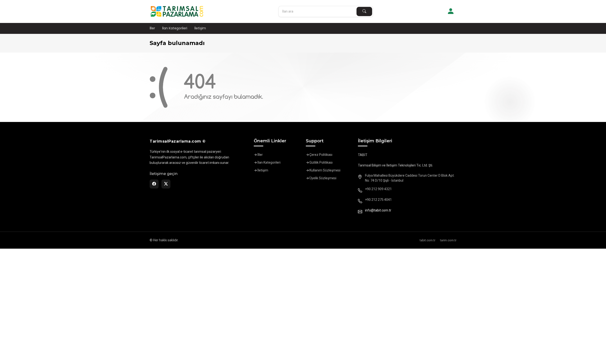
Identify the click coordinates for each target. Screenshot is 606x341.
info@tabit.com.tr (378, 210)
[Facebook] (154, 183)
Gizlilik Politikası (321, 162)
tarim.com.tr (448, 240)
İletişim (200, 28)
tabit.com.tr (427, 240)
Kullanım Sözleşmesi (324, 170)
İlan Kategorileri (174, 28)
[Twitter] (165, 183)
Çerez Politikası (320, 155)
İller (152, 28)
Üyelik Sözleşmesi (322, 178)
